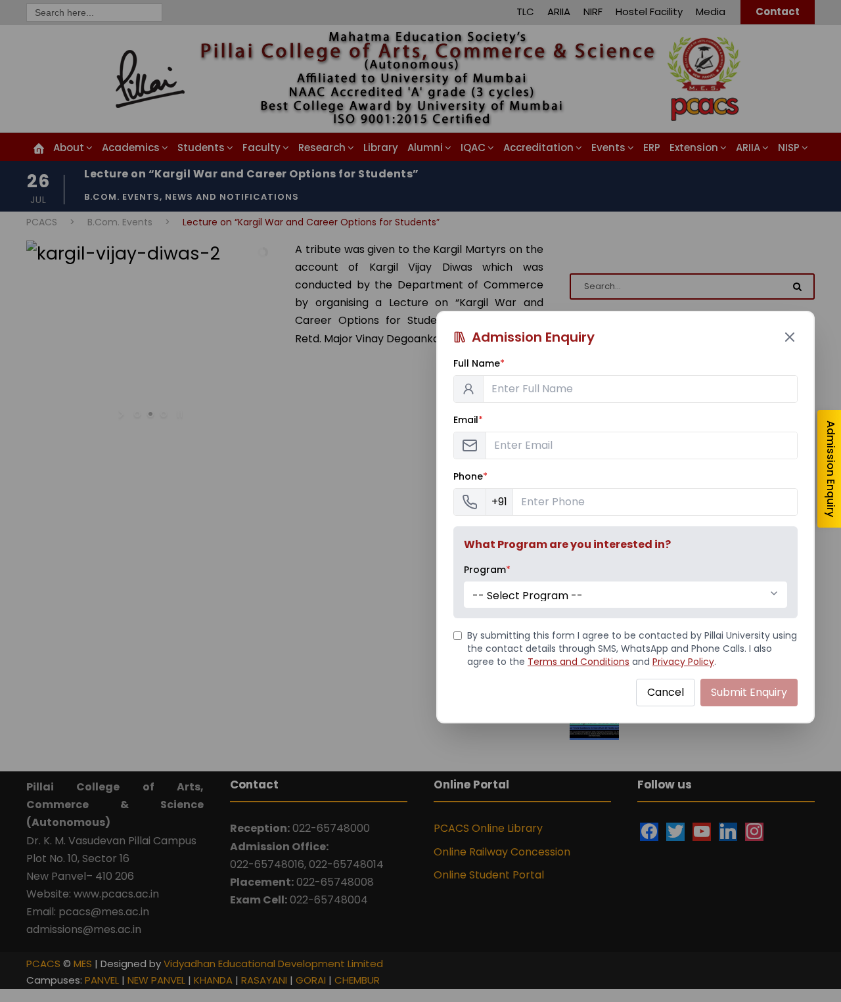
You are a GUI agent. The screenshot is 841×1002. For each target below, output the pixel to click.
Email (468, 419)
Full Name (479, 363)
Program (487, 569)
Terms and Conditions (578, 661)
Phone (470, 476)
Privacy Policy (683, 661)
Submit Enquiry (749, 692)
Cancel (665, 692)
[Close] (790, 337)
